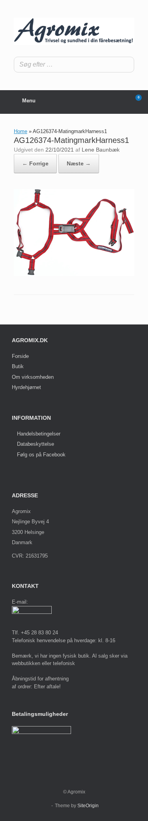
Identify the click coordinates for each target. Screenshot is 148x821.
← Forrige (35, 163)
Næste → (79, 163)
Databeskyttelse (35, 444)
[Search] (126, 64)
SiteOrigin (88, 805)
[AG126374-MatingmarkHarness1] (74, 274)
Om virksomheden (33, 377)
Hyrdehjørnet (26, 387)
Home (20, 131)
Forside (20, 356)
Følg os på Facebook (41, 455)
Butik (18, 366)
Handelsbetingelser (38, 434)
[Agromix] (74, 31)
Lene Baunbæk (101, 149)
